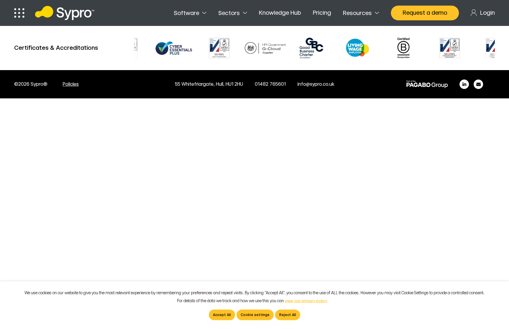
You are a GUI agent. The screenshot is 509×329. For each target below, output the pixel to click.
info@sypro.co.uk (316, 84)
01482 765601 (270, 84)
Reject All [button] (287, 315)
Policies (71, 84)
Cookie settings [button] (255, 315)
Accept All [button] (222, 315)
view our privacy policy (306, 301)
